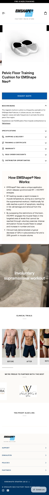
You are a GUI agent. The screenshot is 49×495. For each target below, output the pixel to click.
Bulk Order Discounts (15, 154)
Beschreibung (8, 106)
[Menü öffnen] (6, 13)
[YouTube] (8, 490)
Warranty (10, 148)
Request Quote (24, 96)
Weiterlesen (6, 123)
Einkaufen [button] (7, 455)
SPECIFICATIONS (9, 131)
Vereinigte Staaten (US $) (16, 482)
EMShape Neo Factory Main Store (19, 487)
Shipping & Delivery (14, 137)
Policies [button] (6, 463)
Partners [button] (6, 470)
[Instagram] (3, 490)
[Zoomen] (8, 62)
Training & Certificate (15, 143)
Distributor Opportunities (17, 160)
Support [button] (6, 448)
